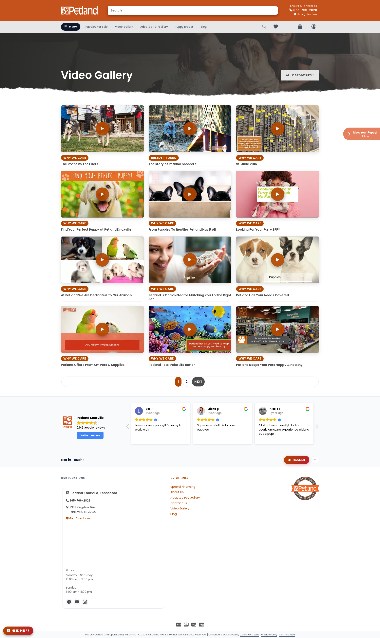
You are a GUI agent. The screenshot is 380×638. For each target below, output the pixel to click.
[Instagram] (85, 602)
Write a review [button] (90, 435)
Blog (204, 27)
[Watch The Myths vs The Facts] (102, 128)
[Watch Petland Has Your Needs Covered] (277, 260)
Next (198, 381)
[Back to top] (315, 460)
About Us (177, 492)
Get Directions (80, 518)
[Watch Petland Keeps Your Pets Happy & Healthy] (277, 329)
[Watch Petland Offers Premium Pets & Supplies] (102, 329)
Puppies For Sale (97, 27)
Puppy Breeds (184, 27)
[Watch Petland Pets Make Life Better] (190, 329)
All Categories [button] (299, 75)
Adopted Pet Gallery (154, 27)
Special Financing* (183, 487)
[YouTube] (77, 602)
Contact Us (178, 503)
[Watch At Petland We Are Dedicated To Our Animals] (102, 260)
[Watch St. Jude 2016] (277, 128)
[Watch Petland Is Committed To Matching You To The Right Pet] (190, 260)
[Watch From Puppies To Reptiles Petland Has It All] (190, 194)
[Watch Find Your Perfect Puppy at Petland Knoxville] (102, 194)
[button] (317, 428)
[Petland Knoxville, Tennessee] (79, 10)
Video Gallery (124, 27)
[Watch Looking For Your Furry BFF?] (277, 194)
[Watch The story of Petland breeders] (190, 128)
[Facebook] (69, 602)
